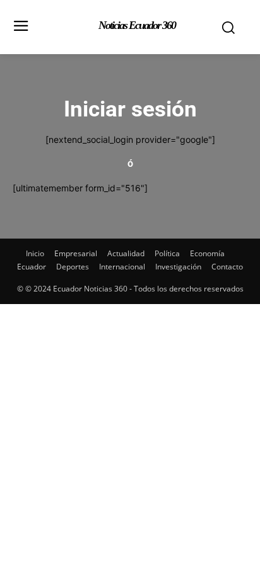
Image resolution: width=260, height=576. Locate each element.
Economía (207, 253)
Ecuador (31, 266)
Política (167, 253)
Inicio (35, 253)
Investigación (178, 266)
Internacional (122, 266)
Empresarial (75, 253)
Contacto (227, 266)
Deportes (72, 266)
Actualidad (126, 253)
